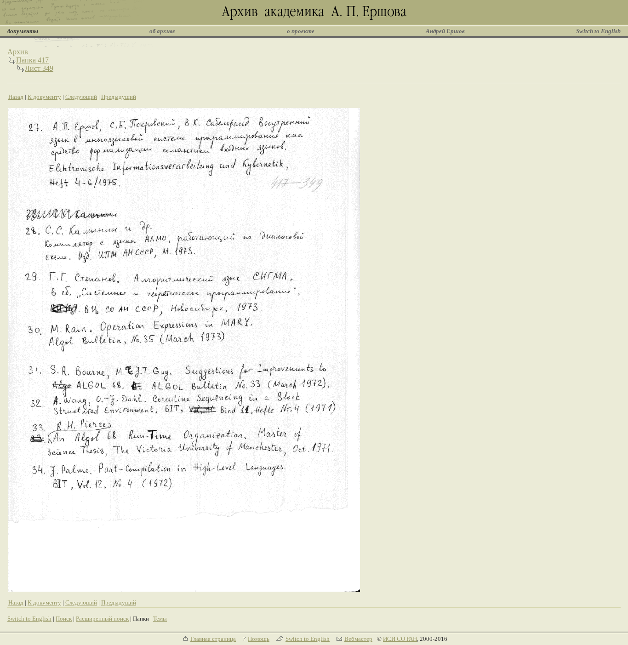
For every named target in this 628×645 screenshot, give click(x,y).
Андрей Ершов (445, 31)
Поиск (64, 618)
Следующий (81, 96)
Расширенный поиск (102, 618)
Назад (15, 96)
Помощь (258, 638)
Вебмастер (358, 638)
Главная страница (213, 638)
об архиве (162, 31)
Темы (160, 618)
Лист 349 (39, 68)
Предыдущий (118, 96)
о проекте (300, 31)
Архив (17, 52)
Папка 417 (32, 60)
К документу (44, 96)
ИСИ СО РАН (400, 638)
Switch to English (598, 31)
